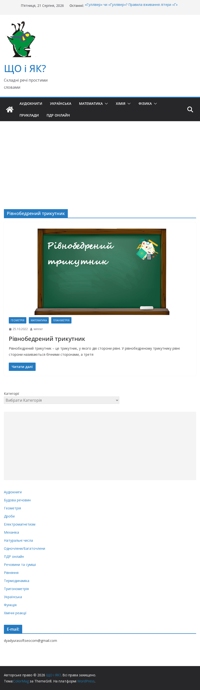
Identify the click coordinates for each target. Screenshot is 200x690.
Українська (60, 103)
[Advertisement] (100, 158)
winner (38, 329)
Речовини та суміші (20, 564)
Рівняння (11, 572)
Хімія (120, 103)
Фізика (145, 103)
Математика (91, 103)
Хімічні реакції (15, 613)
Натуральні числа (18, 540)
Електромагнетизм (19, 524)
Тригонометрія (16, 588)
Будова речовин (17, 500)
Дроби (9, 516)
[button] (105, 103)
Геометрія (17, 320)
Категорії (11, 393)
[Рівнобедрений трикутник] (100, 272)
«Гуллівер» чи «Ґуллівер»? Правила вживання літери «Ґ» (131, 5)
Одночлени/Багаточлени (24, 548)
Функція (10, 605)
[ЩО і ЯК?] (10, 109)
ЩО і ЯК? (25, 68)
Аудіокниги (31, 103)
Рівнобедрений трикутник (47, 338)
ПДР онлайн (58, 115)
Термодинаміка (16, 580)
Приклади (29, 115)
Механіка (11, 532)
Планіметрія (61, 320)
